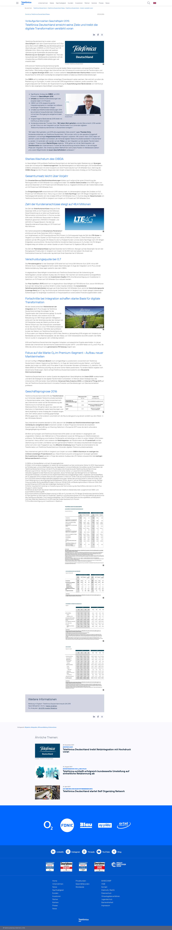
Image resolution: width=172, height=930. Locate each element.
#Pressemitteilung (43, 727)
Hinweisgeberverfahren (110, 896)
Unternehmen (43, 3)
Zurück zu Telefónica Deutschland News (37, 14)
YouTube (106, 852)
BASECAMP (106, 881)
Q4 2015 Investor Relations (48, 708)
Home (54, 881)
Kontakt (104, 887)
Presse (101, 3)
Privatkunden (81, 881)
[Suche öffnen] (149, 3)
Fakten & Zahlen (51, 706)
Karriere (94, 3)
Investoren (79, 3)
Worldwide (80, 887)
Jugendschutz (106, 899)
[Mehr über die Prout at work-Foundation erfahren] (118, 867)
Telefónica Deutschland (40, 8)
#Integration (34, 727)
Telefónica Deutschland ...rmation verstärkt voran (79, 8)
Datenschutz (106, 893)
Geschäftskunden (82, 884)
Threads (91, 852)
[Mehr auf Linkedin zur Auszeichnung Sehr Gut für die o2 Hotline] (83, 867)
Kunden (70, 3)
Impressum (105, 905)
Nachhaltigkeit (61, 3)
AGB (103, 884)
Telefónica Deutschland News (56, 8)
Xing (119, 852)
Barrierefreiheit (107, 902)
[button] (94, 34)
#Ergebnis (27, 727)
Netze (52, 3)
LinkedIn (60, 852)
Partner (87, 3)
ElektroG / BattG (107, 890)
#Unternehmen (52, 727)
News (107, 3)
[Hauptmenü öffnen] (17, 3)
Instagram (75, 852)
